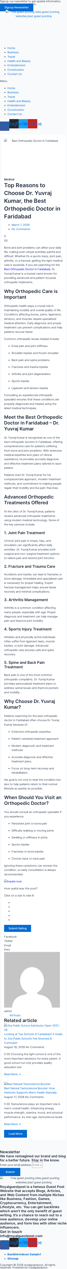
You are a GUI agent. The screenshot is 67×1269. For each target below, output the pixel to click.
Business (13, 52)
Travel (11, 56)
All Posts (15, 1015)
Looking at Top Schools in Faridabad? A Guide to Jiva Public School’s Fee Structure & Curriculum (33, 1038)
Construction (15, 69)
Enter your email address (16, 1165)
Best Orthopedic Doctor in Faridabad (27, 269)
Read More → (12, 1074)
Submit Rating (18, 928)
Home (11, 48)
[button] (16, 7)
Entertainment (16, 65)
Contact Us (14, 74)
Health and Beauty (19, 61)
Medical (9, 179)
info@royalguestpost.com (21, 1236)
